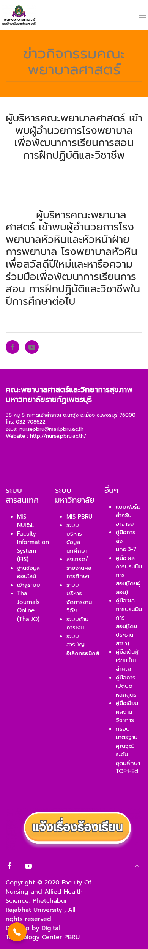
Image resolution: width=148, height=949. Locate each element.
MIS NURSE (25, 521)
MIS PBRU (79, 516)
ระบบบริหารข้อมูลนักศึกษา (76, 538)
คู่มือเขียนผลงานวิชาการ (127, 711)
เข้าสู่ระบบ (28, 585)
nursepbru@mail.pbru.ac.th (51, 429)
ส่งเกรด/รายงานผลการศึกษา (78, 567)
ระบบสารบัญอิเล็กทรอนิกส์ (82, 644)
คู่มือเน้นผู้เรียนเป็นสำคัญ (127, 660)
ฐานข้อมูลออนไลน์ (28, 572)
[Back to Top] (136, 867)
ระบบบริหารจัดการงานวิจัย (79, 598)
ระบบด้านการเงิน (77, 623)
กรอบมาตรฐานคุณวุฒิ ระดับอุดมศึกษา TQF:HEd (128, 750)
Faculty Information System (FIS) (33, 547)
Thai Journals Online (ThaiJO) (28, 606)
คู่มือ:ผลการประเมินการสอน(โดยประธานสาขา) (129, 622)
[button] (17, 931)
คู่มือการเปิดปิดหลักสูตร (126, 686)
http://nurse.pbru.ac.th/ (58, 436)
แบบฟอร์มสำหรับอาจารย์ (128, 515)
